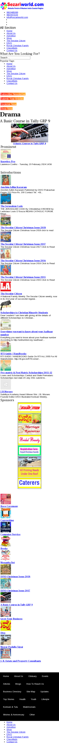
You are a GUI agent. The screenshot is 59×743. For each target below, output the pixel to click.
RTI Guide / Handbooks (13, 353)
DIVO (9, 43)
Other (32, 714)
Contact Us (12, 50)
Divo (2, 632)
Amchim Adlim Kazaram (13, 187)
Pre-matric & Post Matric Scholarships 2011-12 (26, 372)
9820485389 (12, 12)
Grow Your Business (11, 618)
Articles (6, 684)
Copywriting (7, 520)
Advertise (11, 36)
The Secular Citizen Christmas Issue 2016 (23, 260)
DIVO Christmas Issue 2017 (15, 590)
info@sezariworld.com (17, 17)
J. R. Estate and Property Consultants (20, 661)
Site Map (31, 691)
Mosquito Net (7, 562)
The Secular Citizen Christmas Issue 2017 (23, 244)
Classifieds (12, 48)
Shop (9, 38)
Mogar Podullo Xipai (11, 647)
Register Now (8, 104)
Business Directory (12, 691)
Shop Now (6, 108)
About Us (11, 33)
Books (4, 548)
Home (9, 31)
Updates (44, 691)
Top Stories (8, 699)
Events (45, 676)
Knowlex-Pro (7, 161)
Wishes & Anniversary (13, 714)
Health (23, 699)
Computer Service (10, 534)
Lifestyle (45, 699)
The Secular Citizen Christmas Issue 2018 (23, 227)
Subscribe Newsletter (13, 94)
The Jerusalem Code (11, 206)
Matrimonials (29, 707)
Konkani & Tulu (10, 707)
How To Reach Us (35, 684)
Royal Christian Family (18, 45)
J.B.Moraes (6, 391)
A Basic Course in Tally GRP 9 (29, 143)
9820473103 (12, 15)
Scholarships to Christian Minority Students (24, 312)
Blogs (18, 684)
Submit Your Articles (12, 98)
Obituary (32, 676)
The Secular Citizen (16, 40)
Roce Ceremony (9, 506)
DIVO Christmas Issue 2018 (15, 576)
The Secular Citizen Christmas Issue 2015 (23, 277)
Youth (33, 699)
